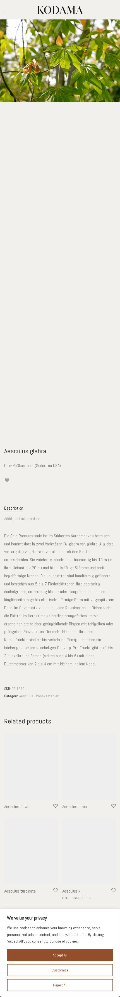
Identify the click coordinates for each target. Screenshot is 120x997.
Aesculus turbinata (20, 891)
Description (13, 508)
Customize (60, 970)
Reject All (60, 985)
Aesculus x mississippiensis (76, 894)
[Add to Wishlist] (6, 480)
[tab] (60, 508)
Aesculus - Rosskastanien (39, 696)
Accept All (60, 955)
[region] (60, 953)
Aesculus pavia (74, 807)
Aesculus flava (16, 807)
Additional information (22, 519)
